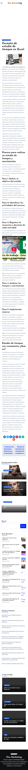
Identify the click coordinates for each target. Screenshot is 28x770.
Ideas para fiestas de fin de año (11, 593)
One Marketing (14, 757)
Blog (6, 734)
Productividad (6, 40)
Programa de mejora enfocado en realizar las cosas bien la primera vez (13, 506)
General (7, 718)
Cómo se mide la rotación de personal (12, 663)
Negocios (7, 685)
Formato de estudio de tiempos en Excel (13, 46)
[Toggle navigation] (1, 3)
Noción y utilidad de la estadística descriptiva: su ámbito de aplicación (9, 573)
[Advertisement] (14, 21)
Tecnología (7, 701)
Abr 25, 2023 (6, 541)
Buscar (4, 521)
